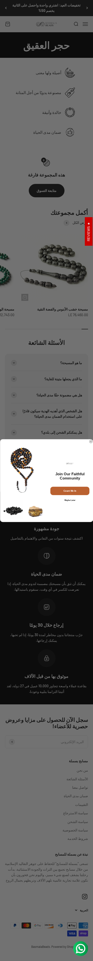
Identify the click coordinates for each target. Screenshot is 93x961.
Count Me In (69, 490)
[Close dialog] (90, 441)
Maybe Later (69, 500)
